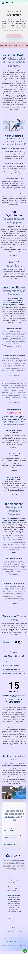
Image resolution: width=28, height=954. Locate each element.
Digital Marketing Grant (11, 944)
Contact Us (20, 944)
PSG (15, 940)
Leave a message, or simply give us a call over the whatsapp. (13, 846)
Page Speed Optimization (14, 932)
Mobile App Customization (14, 889)
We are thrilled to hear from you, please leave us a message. (13, 832)
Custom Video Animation (14, 926)
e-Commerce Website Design (14, 902)
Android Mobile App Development (14, 881)
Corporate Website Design (14, 900)
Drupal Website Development (14, 908)
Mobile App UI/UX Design (14, 891)
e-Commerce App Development (14, 893)
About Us (6, 940)
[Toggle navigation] (21, 2)
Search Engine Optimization (14, 922)
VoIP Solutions (21, 940)
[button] (14, 664)
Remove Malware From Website (14, 924)
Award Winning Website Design (14, 914)
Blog (11, 940)
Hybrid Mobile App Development (14, 883)
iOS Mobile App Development (14, 879)
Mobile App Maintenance (14, 887)
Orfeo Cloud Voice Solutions (14, 928)
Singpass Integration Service (14, 920)
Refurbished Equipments (14, 930)
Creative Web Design (14, 910)
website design (19, 226)
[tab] (14, 664)
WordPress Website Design (14, 906)
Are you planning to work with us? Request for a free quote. (12, 839)
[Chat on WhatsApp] (25, 951)
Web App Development (14, 885)
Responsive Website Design (14, 904)
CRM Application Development (14, 934)
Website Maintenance (14, 912)
